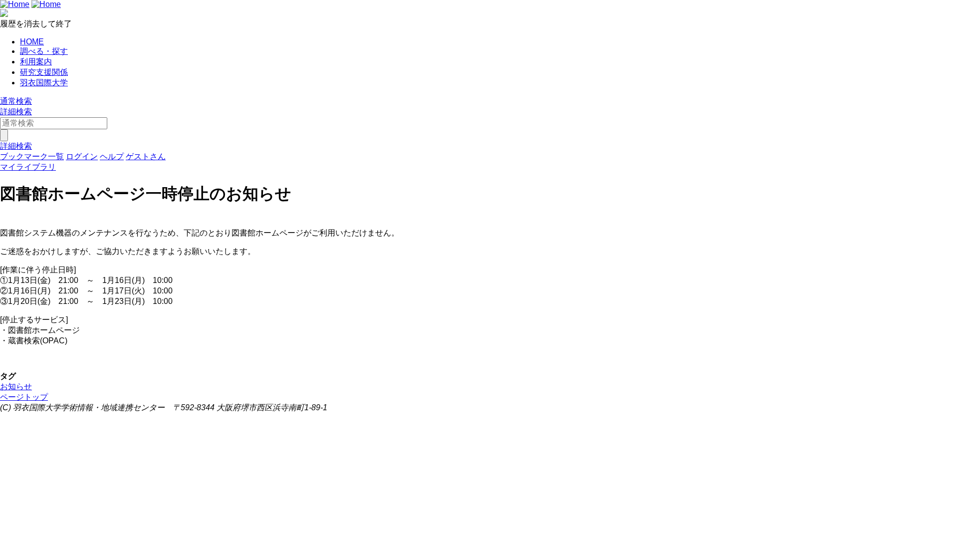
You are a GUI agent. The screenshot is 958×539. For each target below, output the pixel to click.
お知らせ (16, 386)
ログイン (82, 156)
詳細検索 (16, 111)
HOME (32, 41)
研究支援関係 (44, 72)
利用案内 (36, 61)
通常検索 (16, 101)
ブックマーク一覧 (32, 156)
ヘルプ (112, 156)
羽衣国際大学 (44, 82)
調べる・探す (44, 51)
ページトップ (24, 397)
